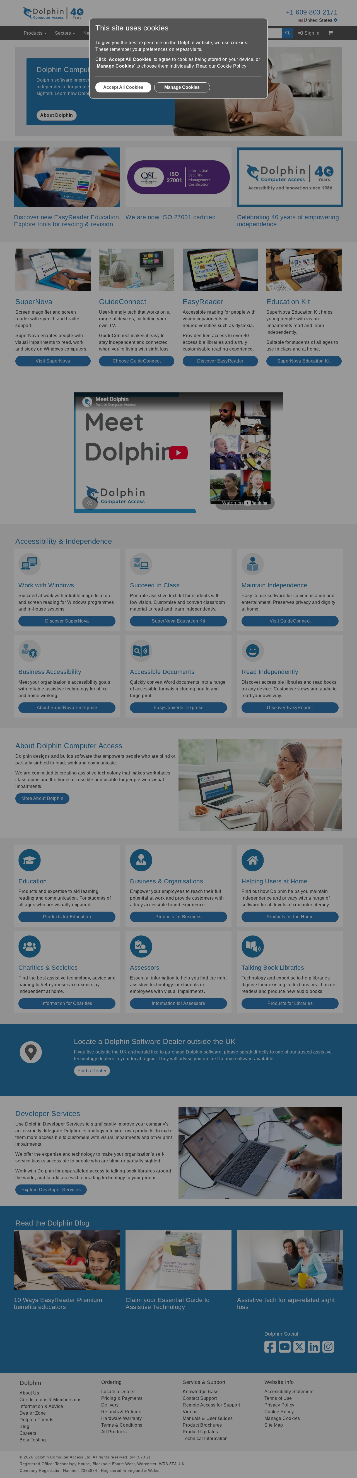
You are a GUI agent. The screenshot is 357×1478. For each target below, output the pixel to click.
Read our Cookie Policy (221, 66)
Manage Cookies (182, 87)
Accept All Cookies (123, 87)
